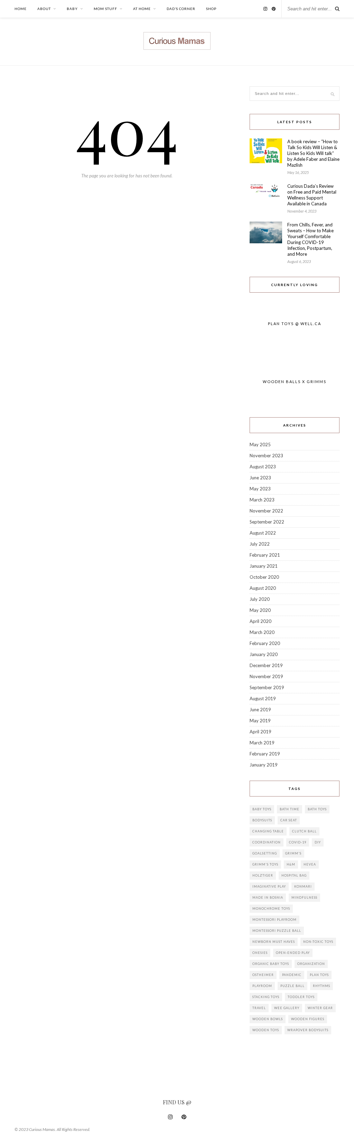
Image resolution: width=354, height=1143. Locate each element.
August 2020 (263, 588)
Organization (311, 964)
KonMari (303, 886)
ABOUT (44, 9)
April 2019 (260, 731)
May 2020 (260, 610)
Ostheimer (263, 975)
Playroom (262, 986)
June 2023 (260, 477)
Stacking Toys (265, 997)
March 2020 (262, 632)
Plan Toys (319, 975)
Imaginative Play (269, 886)
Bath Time (289, 809)
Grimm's (293, 853)
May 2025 (260, 444)
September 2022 (267, 522)
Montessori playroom (274, 919)
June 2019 (260, 709)
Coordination (266, 842)
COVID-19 (297, 842)
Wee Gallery (286, 1008)
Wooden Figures (307, 1019)
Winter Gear (320, 1008)
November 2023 (266, 455)
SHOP (211, 9)
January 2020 (264, 654)
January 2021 (264, 566)
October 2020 (264, 577)
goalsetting (264, 853)
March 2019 (262, 742)
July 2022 (260, 544)
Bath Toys (317, 809)
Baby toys (261, 809)
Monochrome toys (271, 908)
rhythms (321, 986)
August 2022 (263, 533)
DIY (318, 842)
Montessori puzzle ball (276, 930)
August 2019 (263, 698)
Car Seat (288, 820)
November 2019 (266, 676)
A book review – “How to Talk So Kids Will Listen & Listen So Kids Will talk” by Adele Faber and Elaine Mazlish (313, 153)
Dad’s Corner (181, 9)
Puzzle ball (292, 986)
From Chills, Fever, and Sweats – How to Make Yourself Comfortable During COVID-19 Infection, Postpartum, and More (310, 239)
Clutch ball (304, 831)
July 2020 (260, 599)
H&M (291, 864)
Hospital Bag (294, 875)
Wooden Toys (265, 1030)
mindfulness (304, 897)
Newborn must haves (273, 942)
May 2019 (260, 720)
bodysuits (262, 820)
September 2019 (267, 687)
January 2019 (264, 765)
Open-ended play (293, 953)
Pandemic (291, 975)
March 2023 (262, 499)
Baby (72, 9)
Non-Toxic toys (318, 942)
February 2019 (265, 753)
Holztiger (262, 875)
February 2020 (265, 643)
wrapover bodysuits (307, 1030)
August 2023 (263, 466)
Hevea (310, 864)
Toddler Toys (301, 997)
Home (21, 9)
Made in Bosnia (267, 897)
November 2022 (266, 511)
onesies (260, 953)
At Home (142, 9)
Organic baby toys (270, 964)
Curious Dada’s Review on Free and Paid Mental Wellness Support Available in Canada (311, 194)
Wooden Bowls (267, 1019)
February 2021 (265, 555)
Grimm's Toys (265, 864)
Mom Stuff (105, 9)
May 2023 (260, 488)
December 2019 (266, 665)
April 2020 (260, 621)
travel (259, 1008)
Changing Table (268, 831)
